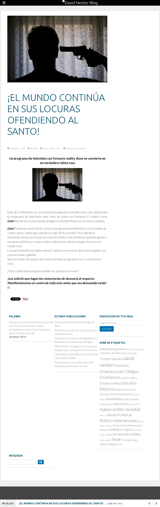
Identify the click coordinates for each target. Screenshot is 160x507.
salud (109, 434)
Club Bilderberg (138, 349)
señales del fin (105, 440)
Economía (121, 365)
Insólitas (45, 148)
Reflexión (115, 429)
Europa (118, 389)
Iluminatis (114, 399)
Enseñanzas (110, 377)
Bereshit (128, 349)
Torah (116, 439)
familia (126, 389)
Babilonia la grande (112, 349)
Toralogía (126, 439)
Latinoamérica (106, 404)
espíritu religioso (129, 377)
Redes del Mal (120, 425)
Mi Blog (33, 148)
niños (138, 404)
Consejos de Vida (110, 353)
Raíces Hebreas (106, 425)
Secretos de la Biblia (126, 434)
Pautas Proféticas (119, 415)
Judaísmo (134, 399)
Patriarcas (103, 415)
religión (127, 429)
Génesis (136, 394)
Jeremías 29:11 (17, 336)
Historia (103, 399)
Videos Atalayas (108, 444)
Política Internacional (118, 420)
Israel (125, 399)
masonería (120, 404)
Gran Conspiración (121, 394)
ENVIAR (106, 328)
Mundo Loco (55, 148)
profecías (140, 421)
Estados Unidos (110, 383)
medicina (131, 404)
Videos (135, 440)
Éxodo (120, 444)
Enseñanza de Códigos (119, 371)
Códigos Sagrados (111, 359)
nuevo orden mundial (120, 409)
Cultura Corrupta (128, 353)
